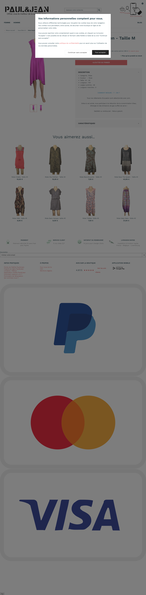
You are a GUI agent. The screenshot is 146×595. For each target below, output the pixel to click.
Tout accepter (100, 52)
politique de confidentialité (69, 43)
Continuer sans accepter (77, 52)
